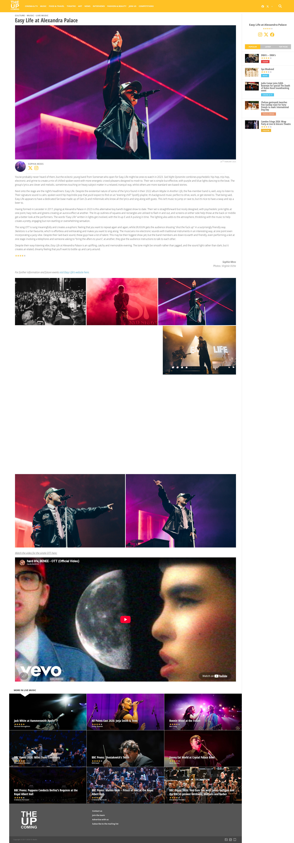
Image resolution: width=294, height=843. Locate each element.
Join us (132, 6)
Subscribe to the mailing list (105, 823)
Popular (253, 47)
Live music (42, 15)
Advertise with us (100, 819)
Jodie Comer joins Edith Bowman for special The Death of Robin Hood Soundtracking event (275, 87)
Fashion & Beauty (116, 6)
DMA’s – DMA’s (268, 55)
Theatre (71, 6)
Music (43, 6)
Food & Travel (56, 6)
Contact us (97, 811)
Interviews (99, 6)
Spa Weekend (267, 69)
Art (80, 6)
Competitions (146, 6)
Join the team (98, 815)
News (87, 6)
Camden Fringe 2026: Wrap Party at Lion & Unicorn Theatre (276, 122)
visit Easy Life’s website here (74, 272)
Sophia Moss (36, 163)
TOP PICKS (283, 47)
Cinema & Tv (31, 6)
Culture (20, 15)
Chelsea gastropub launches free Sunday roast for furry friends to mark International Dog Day (275, 106)
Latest (268, 47)
